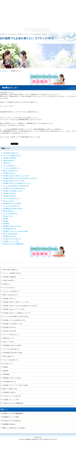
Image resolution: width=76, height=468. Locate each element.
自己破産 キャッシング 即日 (11, 241)
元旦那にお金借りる (9, 160)
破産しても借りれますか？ (10, 170)
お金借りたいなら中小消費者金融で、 (14, 243)
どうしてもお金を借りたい (10, 213)
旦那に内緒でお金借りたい (10, 153)
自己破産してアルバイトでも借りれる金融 (15, 231)
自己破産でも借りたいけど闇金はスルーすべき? (17, 183)
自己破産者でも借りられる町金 (12, 203)
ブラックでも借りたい (9, 165)
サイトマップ (38, 437)
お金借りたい (7, 163)
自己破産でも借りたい (9, 173)
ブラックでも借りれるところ (11, 198)
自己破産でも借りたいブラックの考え (14, 180)
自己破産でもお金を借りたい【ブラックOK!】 (27, 38)
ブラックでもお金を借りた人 (11, 206)
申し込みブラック (8, 216)
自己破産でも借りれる (9, 193)
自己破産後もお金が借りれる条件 (12, 208)
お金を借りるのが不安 (9, 196)
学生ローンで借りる (9, 201)
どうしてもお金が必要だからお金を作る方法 (16, 185)
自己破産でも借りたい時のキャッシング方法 (16, 175)
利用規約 (5, 218)
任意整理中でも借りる (9, 236)
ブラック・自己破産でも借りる (12, 155)
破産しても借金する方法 (10, 233)
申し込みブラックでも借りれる (12, 238)
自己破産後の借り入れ (9, 228)
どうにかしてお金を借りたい (11, 168)
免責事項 (5, 221)
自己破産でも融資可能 (9, 158)
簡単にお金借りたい (9, 211)
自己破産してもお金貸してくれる (12, 191)
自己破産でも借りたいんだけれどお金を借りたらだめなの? (20, 178)
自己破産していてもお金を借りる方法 (14, 188)
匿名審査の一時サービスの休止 (12, 226)
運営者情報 (6, 223)
